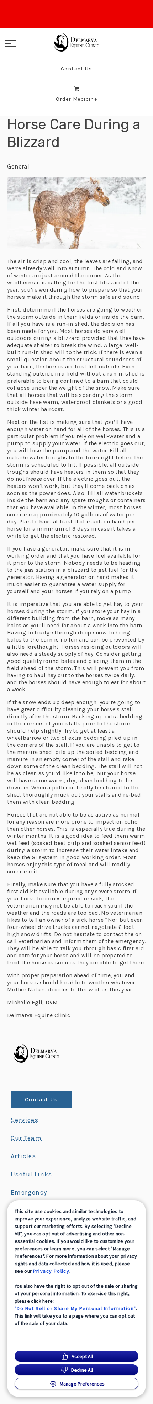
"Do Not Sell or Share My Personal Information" (75, 1308)
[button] (10, 43)
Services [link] (24, 1120)
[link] (76, 42)
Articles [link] (23, 1156)
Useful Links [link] (31, 1174)
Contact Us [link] (41, 1099)
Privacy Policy (51, 1271)
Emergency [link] (29, 1192)
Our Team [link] (26, 1138)
